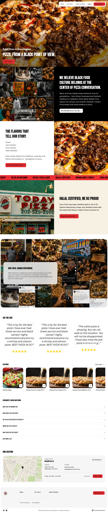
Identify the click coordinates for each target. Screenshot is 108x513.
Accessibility (35, 502)
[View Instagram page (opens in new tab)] (6, 510)
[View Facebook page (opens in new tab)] (4, 510)
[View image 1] (19, 338)
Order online (98, 476)
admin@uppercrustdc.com (72, 469)
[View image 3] (88, 338)
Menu (62, 4)
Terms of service (25, 502)
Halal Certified (80, 4)
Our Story (70, 4)
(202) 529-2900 (69, 467)
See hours (87, 476)
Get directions (96, 460)
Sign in (90, 4)
